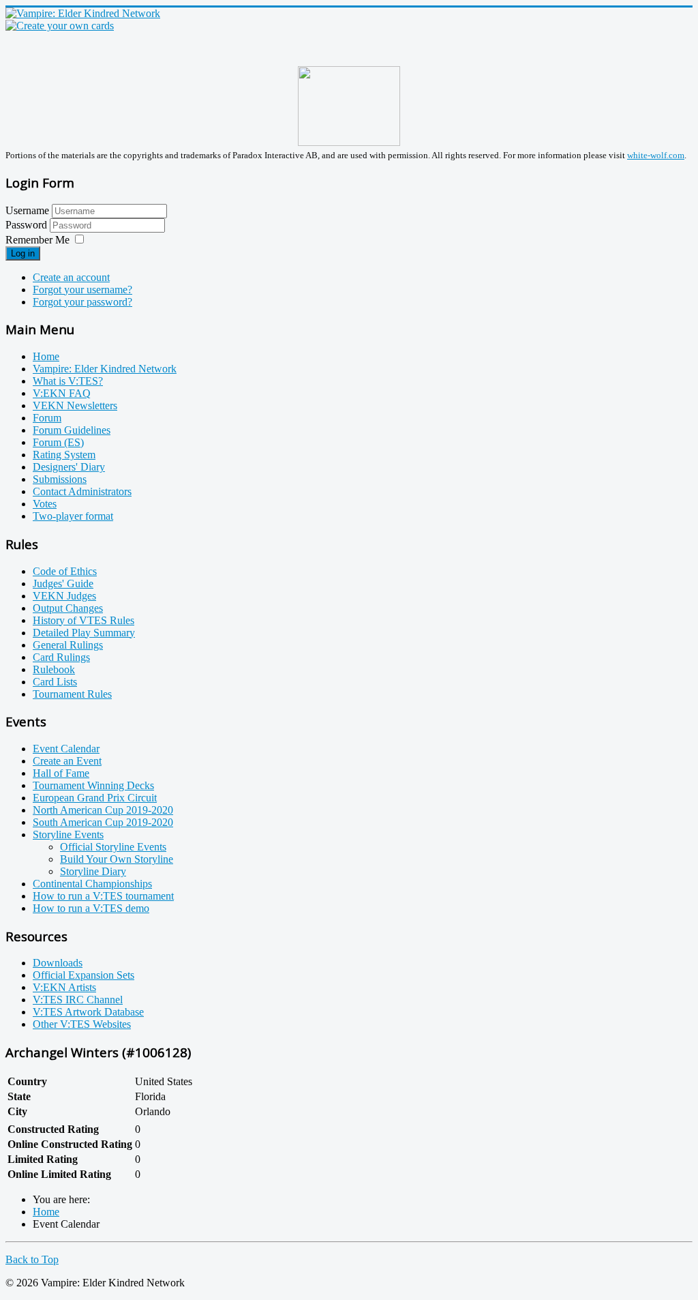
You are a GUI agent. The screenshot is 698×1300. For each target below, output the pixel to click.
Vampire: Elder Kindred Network (105, 368)
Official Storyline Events (113, 847)
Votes (45, 503)
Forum (47, 418)
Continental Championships (92, 883)
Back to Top (32, 1259)
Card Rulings (61, 657)
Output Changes (68, 608)
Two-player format (73, 516)
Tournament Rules (72, 694)
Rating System (64, 454)
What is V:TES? (68, 381)
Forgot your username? (82, 289)
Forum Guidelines (71, 430)
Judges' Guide (63, 583)
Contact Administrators (82, 491)
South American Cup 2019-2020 (103, 822)
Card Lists (55, 682)
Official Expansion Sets (83, 975)
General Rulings (68, 645)
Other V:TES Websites (82, 1024)
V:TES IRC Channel (78, 999)
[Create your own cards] (59, 25)
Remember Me (37, 240)
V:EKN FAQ (62, 393)
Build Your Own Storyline (116, 859)
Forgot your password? (82, 302)
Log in (23, 253)
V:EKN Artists (64, 987)
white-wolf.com (655, 155)
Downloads (57, 963)
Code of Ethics (65, 571)
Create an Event (67, 761)
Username (27, 210)
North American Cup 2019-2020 (103, 810)
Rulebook (54, 669)
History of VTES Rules (83, 620)
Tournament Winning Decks (93, 785)
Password (27, 225)
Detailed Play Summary (84, 632)
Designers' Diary (69, 467)
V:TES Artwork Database (88, 1012)
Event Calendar (66, 748)
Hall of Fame (61, 773)
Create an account (71, 277)
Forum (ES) (58, 442)
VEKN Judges (64, 596)
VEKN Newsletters (75, 405)
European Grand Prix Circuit (95, 797)
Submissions (60, 479)
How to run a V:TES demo (91, 908)
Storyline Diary (93, 871)
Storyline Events (68, 834)
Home (46, 356)
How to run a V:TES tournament (103, 896)
